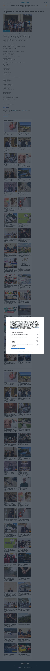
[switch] (37, 334)
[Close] (42, 319)
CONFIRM (18, 348)
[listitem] (25, 332)
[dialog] (25, 335)
